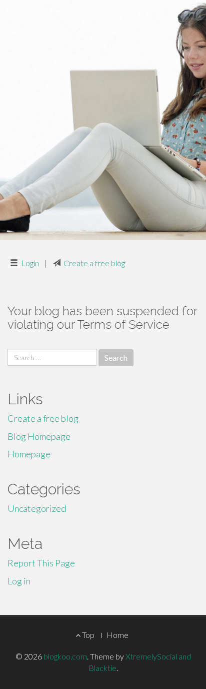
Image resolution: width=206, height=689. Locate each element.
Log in (19, 580)
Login (30, 263)
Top (87, 634)
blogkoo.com (65, 656)
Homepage (29, 453)
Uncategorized (37, 508)
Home (117, 634)
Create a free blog (94, 263)
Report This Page (41, 562)
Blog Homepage (39, 436)
